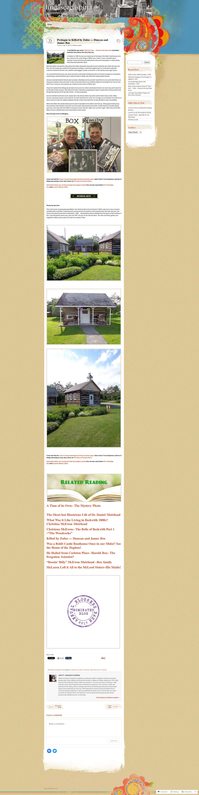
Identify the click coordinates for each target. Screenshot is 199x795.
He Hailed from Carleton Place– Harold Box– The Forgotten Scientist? (81, 554)
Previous (58, 706)
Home (49, 24)
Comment (113, 741)
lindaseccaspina (68, 6)
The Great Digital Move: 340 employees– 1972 (137, 83)
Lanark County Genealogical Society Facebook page (76, 179)
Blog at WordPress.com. (51, 788)
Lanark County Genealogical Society (139, 112)
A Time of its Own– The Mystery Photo (74, 505)
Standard (117, 40)
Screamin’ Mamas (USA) (60, 187)
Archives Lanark (133, 119)
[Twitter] (55, 751)
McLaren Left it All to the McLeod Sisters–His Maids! (84, 567)
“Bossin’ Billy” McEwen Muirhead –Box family (79, 562)
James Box (86, 670)
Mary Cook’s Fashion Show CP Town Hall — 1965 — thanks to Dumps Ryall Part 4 (140, 88)
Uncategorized (58, 670)
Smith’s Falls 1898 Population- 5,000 (139, 74)
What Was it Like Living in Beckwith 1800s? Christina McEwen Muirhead (77, 522)
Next (109, 706)
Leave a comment (102, 670)
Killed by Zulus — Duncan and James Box (98, 50)
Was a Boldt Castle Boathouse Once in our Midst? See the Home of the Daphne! (84, 545)
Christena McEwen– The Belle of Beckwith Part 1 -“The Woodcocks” (80, 531)
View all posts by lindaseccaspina (107, 697)
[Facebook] (49, 751)
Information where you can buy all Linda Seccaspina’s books (66, 185)
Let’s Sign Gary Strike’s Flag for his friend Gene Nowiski (139, 94)
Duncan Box (79, 670)
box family (72, 670)
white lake (93, 670)
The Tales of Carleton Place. (83, 181)
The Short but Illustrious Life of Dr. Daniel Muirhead (83, 514)
